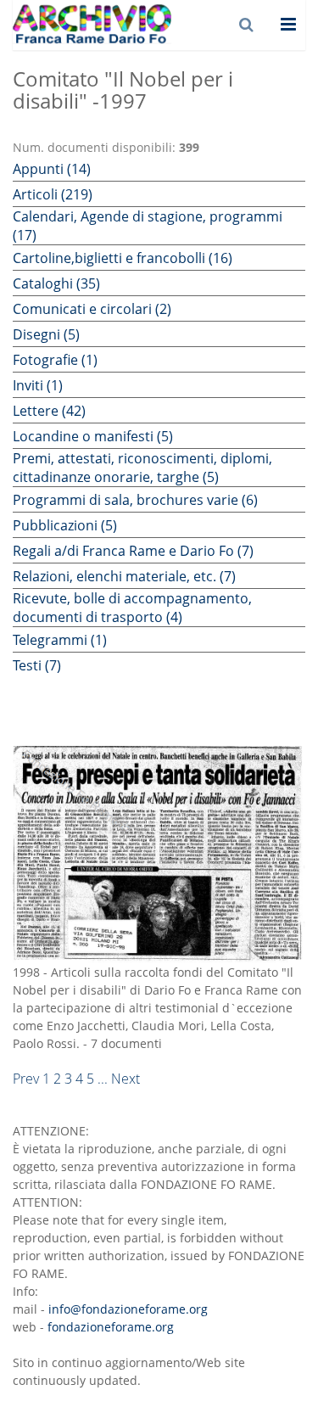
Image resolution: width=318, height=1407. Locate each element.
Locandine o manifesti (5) (93, 436)
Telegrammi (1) (60, 640)
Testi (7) (37, 665)
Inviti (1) (38, 385)
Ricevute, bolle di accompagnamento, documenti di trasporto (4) (132, 607)
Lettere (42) (49, 410)
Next (125, 1078)
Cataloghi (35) (56, 283)
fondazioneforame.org (110, 1327)
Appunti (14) (52, 169)
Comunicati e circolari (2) (92, 309)
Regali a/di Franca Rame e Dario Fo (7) (133, 550)
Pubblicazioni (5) (65, 525)
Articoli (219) (52, 194)
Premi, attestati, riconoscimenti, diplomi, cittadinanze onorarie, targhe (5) (142, 467)
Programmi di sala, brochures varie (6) (135, 499)
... (103, 1078)
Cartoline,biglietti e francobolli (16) (122, 258)
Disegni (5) (46, 334)
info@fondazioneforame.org (128, 1309)
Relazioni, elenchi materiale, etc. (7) (124, 576)
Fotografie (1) (55, 359)
